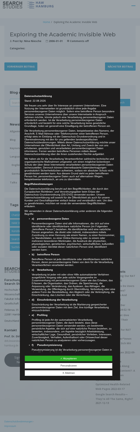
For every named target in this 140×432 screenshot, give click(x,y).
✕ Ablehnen (68, 373)
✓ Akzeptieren (68, 358)
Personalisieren (69, 365)
